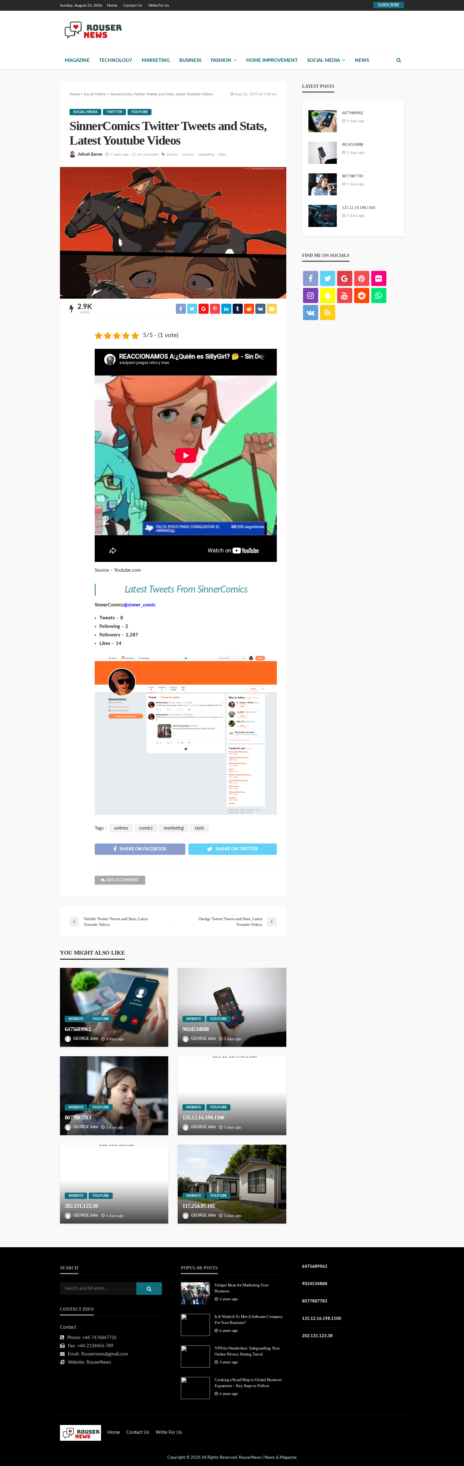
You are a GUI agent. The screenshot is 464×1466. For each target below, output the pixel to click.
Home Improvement (272, 60)
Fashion (221, 60)
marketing (206, 154)
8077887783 (78, 1117)
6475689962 (78, 1029)
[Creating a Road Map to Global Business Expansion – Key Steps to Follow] (195, 1388)
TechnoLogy (115, 60)
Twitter (114, 112)
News (362, 60)
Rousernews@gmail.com (104, 1354)
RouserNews (98, 1362)
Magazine (77, 60)
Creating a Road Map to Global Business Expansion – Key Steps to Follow (248, 1382)
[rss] (327, 312)
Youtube (139, 112)
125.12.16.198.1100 (203, 1117)
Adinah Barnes (90, 154)
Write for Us (158, 5)
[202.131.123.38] (114, 1184)
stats (222, 154)
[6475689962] (114, 1007)
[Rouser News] (92, 29)
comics (188, 154)
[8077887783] (114, 1095)
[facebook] (310, 278)
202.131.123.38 (81, 1206)
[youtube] (344, 295)
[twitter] (327, 278)
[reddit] (361, 295)
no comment (147, 154)
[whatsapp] (378, 295)
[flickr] (378, 278)
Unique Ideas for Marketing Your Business (241, 1288)
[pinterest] (361, 278)
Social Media (323, 60)
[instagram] (310, 295)
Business (190, 60)
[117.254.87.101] (232, 1184)
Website (75, 1019)
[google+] (344, 278)
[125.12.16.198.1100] (232, 1095)
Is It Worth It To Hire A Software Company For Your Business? (249, 1319)
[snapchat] (327, 295)
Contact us (132, 5)
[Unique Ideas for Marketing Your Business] (195, 1293)
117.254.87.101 (198, 1206)
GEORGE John (85, 1038)
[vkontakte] (310, 312)
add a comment (122, 880)
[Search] (398, 60)
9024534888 (195, 1029)
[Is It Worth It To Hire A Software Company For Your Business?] (195, 1325)
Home (112, 5)
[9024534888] (232, 1007)
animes (172, 154)
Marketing (156, 60)
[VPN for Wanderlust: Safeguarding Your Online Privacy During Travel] (195, 1356)
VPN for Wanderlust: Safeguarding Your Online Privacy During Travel (247, 1351)
